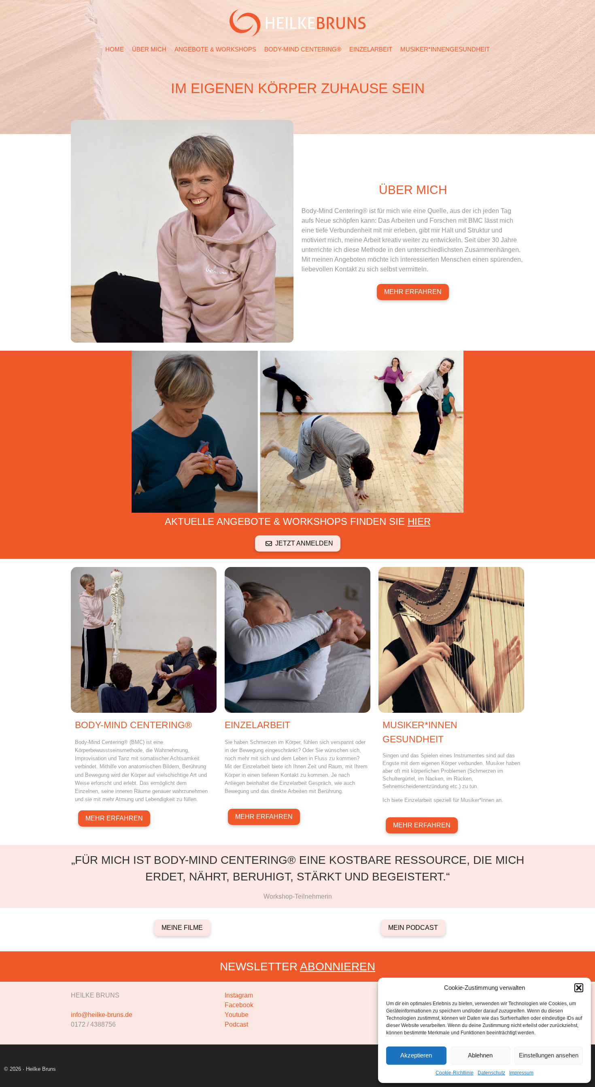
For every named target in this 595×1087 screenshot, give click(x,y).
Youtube (237, 1014)
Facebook (239, 1005)
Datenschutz (491, 1073)
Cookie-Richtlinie (455, 1073)
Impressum (521, 1073)
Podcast (236, 1024)
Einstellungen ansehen (548, 1055)
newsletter (297, 966)
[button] (579, 988)
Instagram (239, 995)
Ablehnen (480, 1055)
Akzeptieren (416, 1055)
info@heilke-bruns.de (101, 1014)
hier (419, 521)
